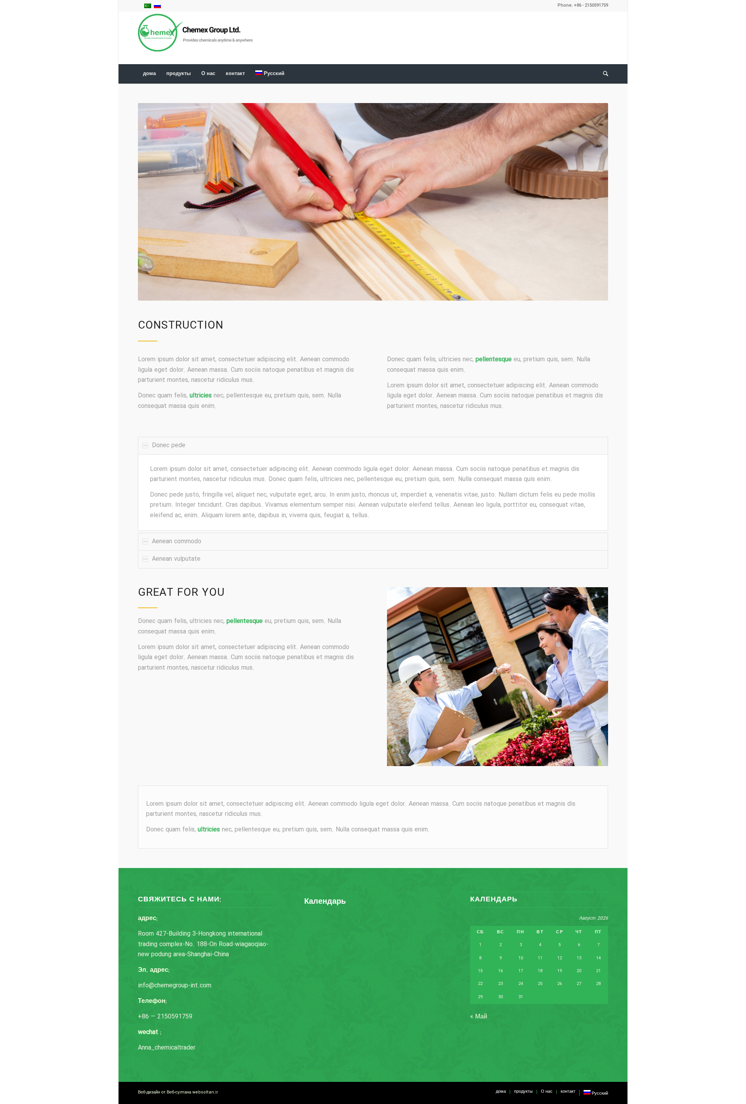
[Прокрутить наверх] (717, 1075)
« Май (478, 1017)
